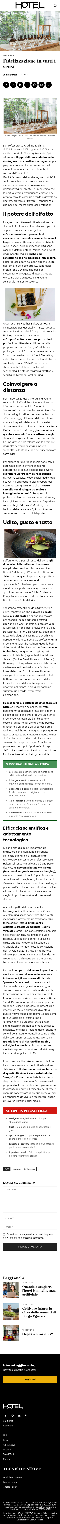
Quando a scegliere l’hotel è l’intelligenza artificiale (39, 1290)
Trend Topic (8, 55)
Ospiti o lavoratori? (37, 1334)
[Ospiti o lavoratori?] (11, 1333)
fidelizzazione (29, 1169)
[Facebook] (6, 85)
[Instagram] (12, 1415)
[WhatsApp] (34, 85)
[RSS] (26, 1415)
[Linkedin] (20, 85)
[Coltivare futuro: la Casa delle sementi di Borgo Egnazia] (11, 1311)
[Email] (41, 85)
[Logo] (30, 5)
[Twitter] (13, 85)
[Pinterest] (27, 85)
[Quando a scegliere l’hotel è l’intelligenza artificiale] (11, 1290)
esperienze (16, 1169)
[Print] (49, 85)
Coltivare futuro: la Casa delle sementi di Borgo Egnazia (39, 1312)
